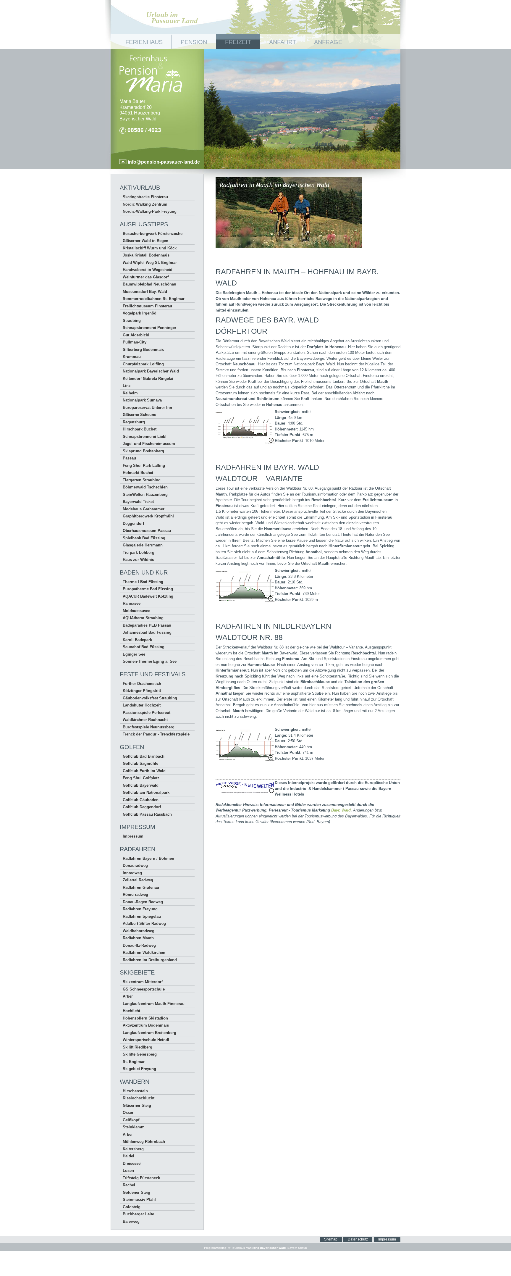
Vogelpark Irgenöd (139, 313)
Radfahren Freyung (140, 909)
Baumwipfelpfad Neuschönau (149, 284)
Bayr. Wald (341, 810)
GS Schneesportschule (144, 989)
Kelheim (130, 393)
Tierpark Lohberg (138, 552)
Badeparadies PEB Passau (147, 625)
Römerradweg (135, 894)
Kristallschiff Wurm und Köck (150, 248)
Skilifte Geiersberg (140, 1054)
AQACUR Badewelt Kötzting (148, 596)
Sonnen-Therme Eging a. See (150, 661)
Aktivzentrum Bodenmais (146, 1025)
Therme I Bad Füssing (143, 582)
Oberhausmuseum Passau (147, 530)
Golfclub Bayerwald (141, 785)
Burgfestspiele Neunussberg (148, 727)
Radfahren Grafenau (141, 887)
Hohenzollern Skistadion (145, 1018)
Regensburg (134, 422)
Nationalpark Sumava (142, 400)
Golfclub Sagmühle (140, 763)
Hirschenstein (135, 1091)
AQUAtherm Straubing (143, 618)
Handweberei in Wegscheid (147, 269)
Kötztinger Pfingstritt (142, 690)
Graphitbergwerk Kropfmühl (148, 516)
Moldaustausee (136, 611)
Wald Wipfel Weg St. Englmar (150, 262)
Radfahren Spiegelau (142, 916)
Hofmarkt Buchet (138, 472)
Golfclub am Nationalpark (146, 792)
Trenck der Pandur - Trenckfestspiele (156, 734)
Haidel (128, 1156)
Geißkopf (131, 1120)
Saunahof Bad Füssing (143, 647)
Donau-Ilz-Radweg (139, 945)
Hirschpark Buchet (139, 429)
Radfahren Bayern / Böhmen (148, 858)
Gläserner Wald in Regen (145, 240)
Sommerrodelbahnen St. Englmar (154, 298)
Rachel (129, 1185)
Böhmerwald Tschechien (145, 487)
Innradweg (132, 873)
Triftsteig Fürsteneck (141, 1178)
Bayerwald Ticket (138, 501)
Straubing (132, 320)
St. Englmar (134, 1061)
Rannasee (131, 603)
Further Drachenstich (142, 683)
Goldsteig (131, 1207)
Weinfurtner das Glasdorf (146, 277)
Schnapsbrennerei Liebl (144, 436)
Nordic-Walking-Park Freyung (150, 211)
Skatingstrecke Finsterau (145, 197)
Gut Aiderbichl (136, 335)
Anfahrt (282, 42)
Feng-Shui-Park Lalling (144, 465)
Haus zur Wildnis (138, 559)
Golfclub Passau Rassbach (147, 814)
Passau (129, 458)
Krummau (132, 356)
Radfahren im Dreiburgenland (150, 960)
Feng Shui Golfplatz (141, 778)
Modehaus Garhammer (143, 509)
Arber (128, 996)
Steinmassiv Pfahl (139, 1199)
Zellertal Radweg (138, 880)
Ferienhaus (144, 42)
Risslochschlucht (138, 1098)
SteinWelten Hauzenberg (145, 494)
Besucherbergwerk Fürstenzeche (152, 233)
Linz (127, 385)
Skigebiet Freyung (139, 1069)
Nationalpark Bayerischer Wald (151, 371)
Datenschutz (358, 1239)
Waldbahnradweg (138, 931)
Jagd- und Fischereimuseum (149, 443)
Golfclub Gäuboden (141, 800)
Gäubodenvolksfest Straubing (150, 698)
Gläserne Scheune (139, 414)
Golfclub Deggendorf (142, 807)
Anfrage (328, 42)
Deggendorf (133, 523)
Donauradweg (135, 865)
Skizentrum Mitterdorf (143, 982)
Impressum (133, 836)
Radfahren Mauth (138, 938)
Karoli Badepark (137, 640)
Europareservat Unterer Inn (147, 407)
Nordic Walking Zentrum (145, 204)
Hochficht (131, 1011)
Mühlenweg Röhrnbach (144, 1141)
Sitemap (330, 1239)
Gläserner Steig (137, 1105)
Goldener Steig (136, 1192)
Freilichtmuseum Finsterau (147, 306)
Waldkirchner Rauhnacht (145, 719)
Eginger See (134, 654)
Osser (128, 1112)
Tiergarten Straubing (142, 480)
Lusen (128, 1170)
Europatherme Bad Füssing (148, 589)
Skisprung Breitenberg (143, 451)
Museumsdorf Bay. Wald (145, 291)
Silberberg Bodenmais (143, 349)
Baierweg (131, 1221)
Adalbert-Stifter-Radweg (144, 923)
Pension (194, 42)
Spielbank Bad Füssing (144, 538)
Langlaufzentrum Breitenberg (149, 1032)
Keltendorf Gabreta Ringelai (148, 378)
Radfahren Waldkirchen (144, 952)
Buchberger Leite (138, 1214)
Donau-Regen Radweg (143, 902)
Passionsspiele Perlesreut (146, 712)
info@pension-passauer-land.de (163, 161)
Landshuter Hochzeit (142, 705)
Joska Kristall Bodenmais (146, 255)
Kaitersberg (133, 1149)
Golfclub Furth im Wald (144, 771)
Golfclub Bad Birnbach (143, 756)
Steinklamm (134, 1127)
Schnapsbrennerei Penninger (149, 327)
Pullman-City (134, 342)
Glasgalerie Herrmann (143, 545)
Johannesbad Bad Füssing (147, 632)
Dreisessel (132, 1163)
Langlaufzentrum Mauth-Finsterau (154, 1003)
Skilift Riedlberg (137, 1047)
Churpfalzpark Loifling (143, 364)
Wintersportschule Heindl (146, 1040)
